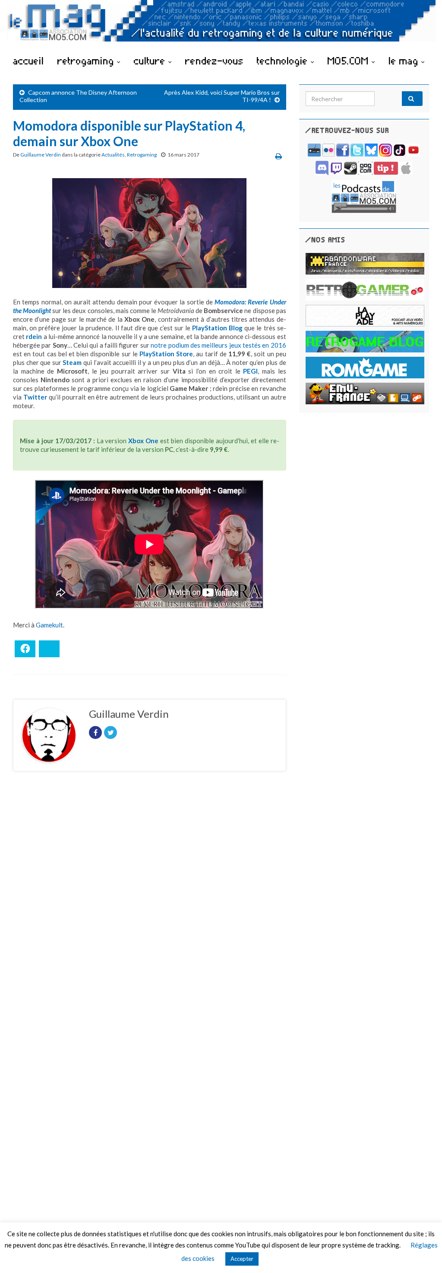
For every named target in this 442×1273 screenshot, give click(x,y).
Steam (72, 362)
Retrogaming (142, 154)
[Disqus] (149, 897)
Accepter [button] (241, 1258)
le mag (404, 60)
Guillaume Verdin (40, 154)
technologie (284, 60)
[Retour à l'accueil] (221, 25)
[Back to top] (422, 1253)
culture (151, 60)
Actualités (113, 154)
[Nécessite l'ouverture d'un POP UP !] (364, 196)
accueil (28, 60)
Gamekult (49, 625)
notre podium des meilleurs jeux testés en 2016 (218, 345)
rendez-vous (214, 60)
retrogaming (87, 60)
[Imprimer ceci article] (278, 156)
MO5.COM (350, 60)
